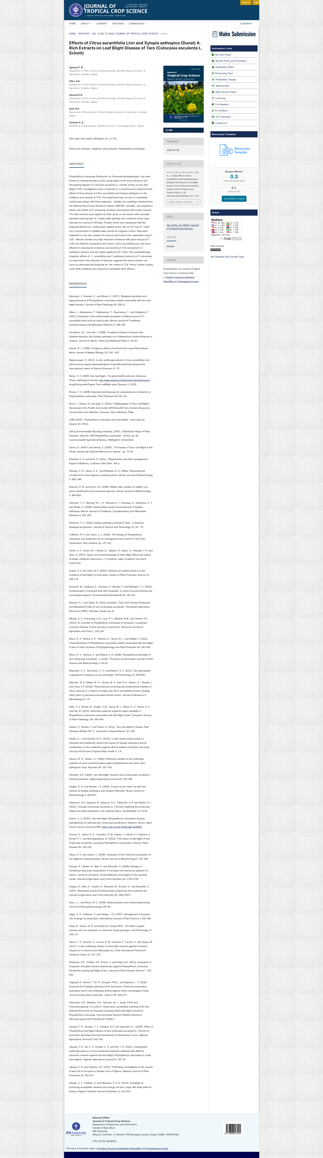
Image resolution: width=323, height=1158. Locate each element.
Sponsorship (222, 85)
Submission (136, 23)
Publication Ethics (225, 67)
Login (256, 2)
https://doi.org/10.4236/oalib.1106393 (122, 827)
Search (247, 23)
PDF (170, 130)
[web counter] (215, 250)
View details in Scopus (234, 199)
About (85, 23)
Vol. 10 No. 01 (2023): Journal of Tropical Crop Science (125, 33)
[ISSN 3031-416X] (233, 1135)
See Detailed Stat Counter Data (227, 256)
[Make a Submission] (234, 38)
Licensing (220, 98)
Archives (118, 23)
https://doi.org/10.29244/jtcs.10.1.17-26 (95, 138)
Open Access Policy (226, 92)
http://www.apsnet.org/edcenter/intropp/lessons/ (124, 380)
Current (101, 23)
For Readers (222, 104)
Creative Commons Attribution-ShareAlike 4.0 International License (132, 1148)
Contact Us (221, 123)
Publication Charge (226, 79)
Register (246, 2)
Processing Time (224, 73)
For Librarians (223, 116)
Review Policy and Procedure (231, 60)
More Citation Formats (180, 202)
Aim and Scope (223, 54)
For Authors (221, 110)
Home (72, 23)
